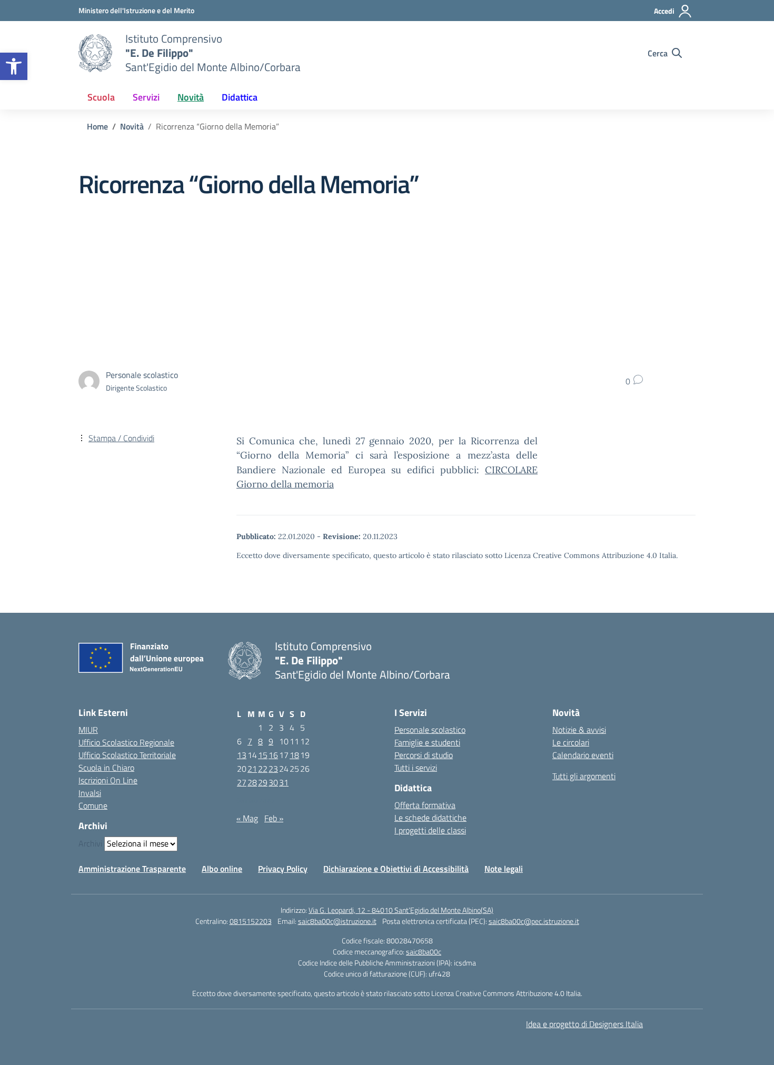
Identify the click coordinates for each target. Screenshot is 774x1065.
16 (273, 755)
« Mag (247, 818)
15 (262, 755)
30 (273, 782)
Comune (92, 805)
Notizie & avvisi (579, 729)
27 (241, 782)
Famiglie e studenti (427, 742)
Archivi (90, 843)
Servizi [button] (146, 97)
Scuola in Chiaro (106, 767)
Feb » (273, 818)
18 (294, 755)
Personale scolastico (429, 729)
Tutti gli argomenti (584, 776)
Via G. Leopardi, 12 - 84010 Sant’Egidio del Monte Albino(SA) (401, 909)
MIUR (88, 729)
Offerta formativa (424, 805)
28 (252, 782)
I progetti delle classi (430, 830)
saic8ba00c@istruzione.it (337, 921)
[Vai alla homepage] (95, 53)
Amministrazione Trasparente (132, 868)
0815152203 (251, 921)
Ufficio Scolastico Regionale (126, 742)
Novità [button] (190, 97)
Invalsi (89, 793)
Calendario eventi (582, 755)
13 (241, 755)
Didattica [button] (239, 97)
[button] (13, 66)
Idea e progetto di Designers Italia (584, 1024)
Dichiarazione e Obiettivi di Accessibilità (396, 868)
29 (262, 782)
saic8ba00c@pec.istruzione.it (534, 921)
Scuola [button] (101, 97)
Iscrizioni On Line (107, 780)
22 (262, 768)
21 (252, 768)
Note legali (503, 868)
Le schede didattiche (430, 817)
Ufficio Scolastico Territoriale (127, 755)
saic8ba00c (423, 951)
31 (284, 782)
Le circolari (570, 742)
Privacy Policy (282, 868)
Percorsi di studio (423, 755)
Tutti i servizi (415, 767)
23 (273, 768)
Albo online (222, 868)
